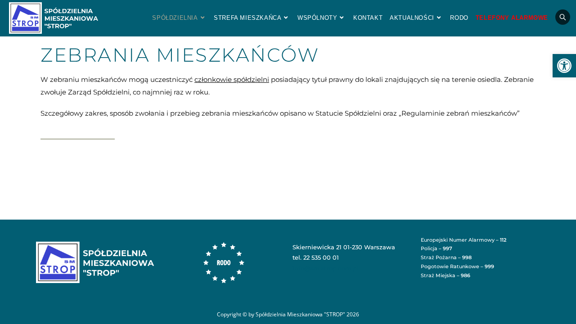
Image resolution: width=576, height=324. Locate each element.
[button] (564, 65)
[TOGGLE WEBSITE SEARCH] (563, 18)
